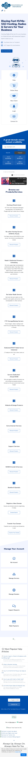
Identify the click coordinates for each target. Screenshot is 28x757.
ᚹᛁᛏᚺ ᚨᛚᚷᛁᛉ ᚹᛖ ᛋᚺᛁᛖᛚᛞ (8, 172)
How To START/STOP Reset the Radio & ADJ (14, 673)
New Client (14, 101)
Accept (23, 754)
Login (14, 111)
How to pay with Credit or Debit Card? (14, 680)
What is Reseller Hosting (14, 666)
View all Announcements (19, 175)
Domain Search (14, 512)
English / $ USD (15, 700)
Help (14, 80)
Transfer (20, 153)
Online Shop (14, 90)
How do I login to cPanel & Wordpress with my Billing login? (14, 658)
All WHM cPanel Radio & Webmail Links (14, 687)
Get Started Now (6, 51)
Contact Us (14, 121)
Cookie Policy (18, 751)
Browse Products (14, 216)
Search (8, 152)
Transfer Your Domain (14, 532)
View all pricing (21, 150)
